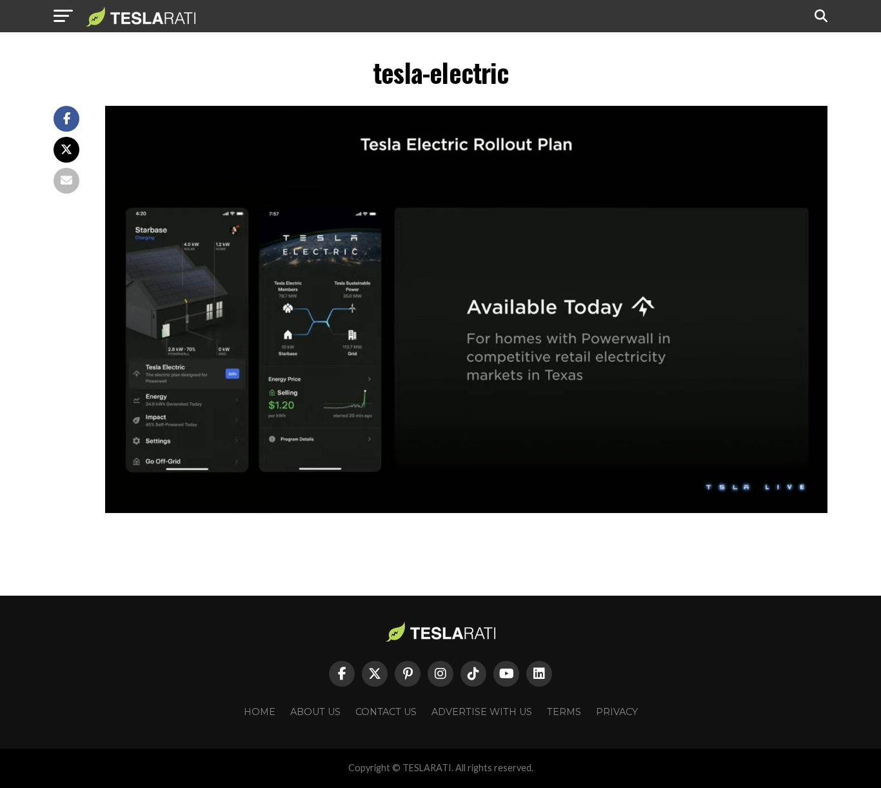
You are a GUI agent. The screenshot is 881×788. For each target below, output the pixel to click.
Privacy (617, 712)
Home (259, 712)
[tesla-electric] (466, 509)
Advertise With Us (481, 712)
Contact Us (386, 712)
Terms (564, 712)
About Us (315, 712)
